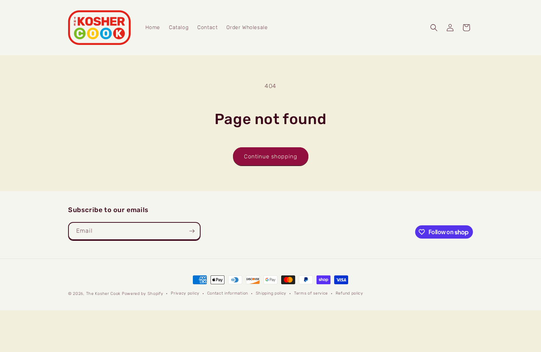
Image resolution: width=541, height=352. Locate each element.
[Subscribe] (192, 231)
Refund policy (349, 293)
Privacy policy (185, 293)
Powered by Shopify (142, 293)
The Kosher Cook (103, 293)
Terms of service (311, 293)
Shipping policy (271, 293)
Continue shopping (270, 156)
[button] (434, 28)
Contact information (227, 293)
